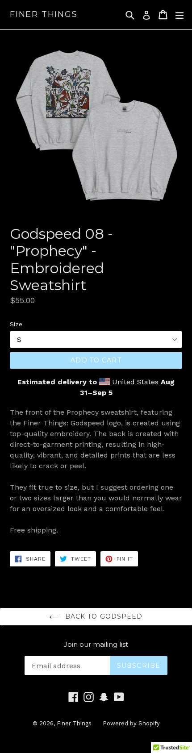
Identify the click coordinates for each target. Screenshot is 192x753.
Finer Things (44, 14)
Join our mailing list (96, 645)
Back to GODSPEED (102, 616)
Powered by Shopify (131, 723)
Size (16, 324)
